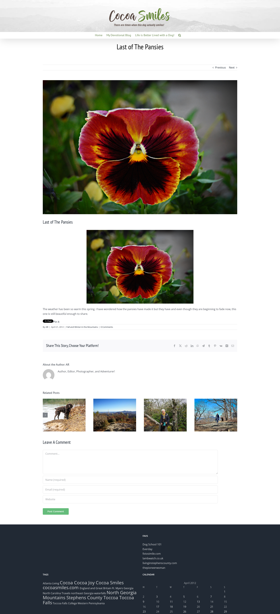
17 (157, 606)
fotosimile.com (152, 553)
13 (198, 601)
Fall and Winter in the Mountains (82, 326)
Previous (220, 67)
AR (47, 326)
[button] (179, 35)
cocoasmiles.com (61, 587)
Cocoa (66, 582)
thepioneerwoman (154, 568)
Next (232, 67)
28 (211, 611)
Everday (147, 549)
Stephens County (84, 597)
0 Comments (107, 326)
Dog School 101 (152, 544)
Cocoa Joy (84, 582)
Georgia (128, 588)
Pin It (56, 322)
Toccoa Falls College (64, 603)
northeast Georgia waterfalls (88, 593)
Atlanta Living (51, 583)
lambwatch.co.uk (153, 558)
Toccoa (110, 597)
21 (211, 606)
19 (184, 606)
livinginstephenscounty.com (160, 563)
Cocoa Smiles (110, 582)
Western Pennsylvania (91, 603)
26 (184, 611)
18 (171, 606)
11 (171, 601)
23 (144, 611)
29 (225, 611)
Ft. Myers (117, 588)
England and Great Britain (95, 588)
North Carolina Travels (56, 593)
